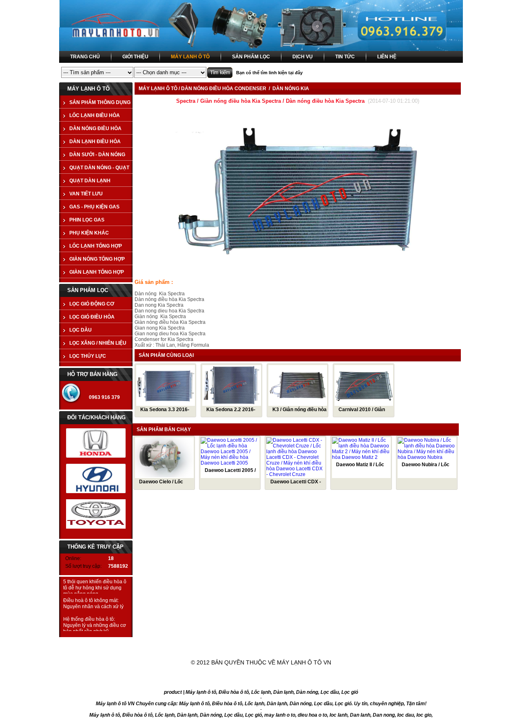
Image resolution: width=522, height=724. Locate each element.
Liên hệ (402, 643)
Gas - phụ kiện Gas (94, 207)
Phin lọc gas (86, 220)
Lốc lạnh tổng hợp (95, 246)
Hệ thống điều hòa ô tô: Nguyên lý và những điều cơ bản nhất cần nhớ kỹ (94, 625)
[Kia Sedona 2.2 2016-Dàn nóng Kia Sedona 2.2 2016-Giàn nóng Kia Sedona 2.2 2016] (231, 403)
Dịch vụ (296, 643)
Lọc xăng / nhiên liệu (97, 343)
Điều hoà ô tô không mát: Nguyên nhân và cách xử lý (93, 603)
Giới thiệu (182, 643)
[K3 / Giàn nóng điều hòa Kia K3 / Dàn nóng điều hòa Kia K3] (297, 403)
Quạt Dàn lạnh (90, 181)
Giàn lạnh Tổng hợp (96, 272)
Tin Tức (349, 643)
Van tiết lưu (86, 194)
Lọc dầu (80, 330)
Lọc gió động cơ (91, 304)
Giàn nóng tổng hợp (97, 259)
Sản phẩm (241, 643)
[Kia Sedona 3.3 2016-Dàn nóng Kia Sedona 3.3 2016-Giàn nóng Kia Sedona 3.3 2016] (165, 403)
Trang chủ (123, 643)
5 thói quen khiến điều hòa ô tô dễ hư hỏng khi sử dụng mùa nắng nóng (94, 588)
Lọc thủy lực (87, 356)
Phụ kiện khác (89, 233)
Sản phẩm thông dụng (99, 102)
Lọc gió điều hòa (92, 317)
